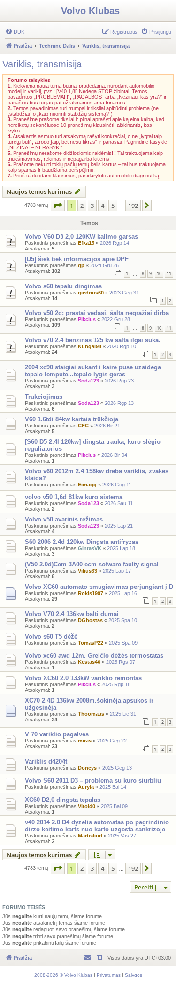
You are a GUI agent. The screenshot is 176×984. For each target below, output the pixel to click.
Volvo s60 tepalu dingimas (63, 286)
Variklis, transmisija (42, 64)
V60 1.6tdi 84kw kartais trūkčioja (71, 419)
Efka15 (86, 243)
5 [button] (113, 205)
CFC (83, 425)
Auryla (86, 787)
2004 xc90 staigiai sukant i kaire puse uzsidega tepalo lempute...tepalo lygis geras (93, 371)
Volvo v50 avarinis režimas (64, 519)
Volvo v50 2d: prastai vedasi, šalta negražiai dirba (97, 312)
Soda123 (88, 380)
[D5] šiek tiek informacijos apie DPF (77, 259)
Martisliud (90, 835)
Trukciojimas (43, 396)
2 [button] (82, 205)
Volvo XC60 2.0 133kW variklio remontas (83, 678)
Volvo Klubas (90, 11)
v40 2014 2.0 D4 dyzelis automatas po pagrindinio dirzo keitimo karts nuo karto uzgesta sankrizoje (97, 826)
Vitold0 (86, 806)
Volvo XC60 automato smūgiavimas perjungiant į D (99, 586)
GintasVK (89, 548)
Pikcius (87, 319)
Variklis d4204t (46, 761)
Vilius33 (87, 570)
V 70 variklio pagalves (57, 734)
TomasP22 (90, 643)
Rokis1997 (90, 593)
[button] (58, 205)
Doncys (87, 768)
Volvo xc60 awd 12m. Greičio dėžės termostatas (94, 655)
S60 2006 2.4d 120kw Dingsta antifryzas (81, 541)
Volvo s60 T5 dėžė (51, 636)
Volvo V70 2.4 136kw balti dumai (72, 613)
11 (169, 274)
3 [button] (92, 205)
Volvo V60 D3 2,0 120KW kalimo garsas (81, 236)
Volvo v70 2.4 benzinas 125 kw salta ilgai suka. (93, 340)
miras (85, 740)
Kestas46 (89, 662)
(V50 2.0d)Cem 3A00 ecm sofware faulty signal (92, 564)
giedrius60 (91, 292)
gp (81, 265)
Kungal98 (89, 346)
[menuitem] (14, 31)
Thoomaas (91, 714)
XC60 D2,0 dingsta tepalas (62, 799)
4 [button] (102, 205)
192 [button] (133, 205)
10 (159, 274)
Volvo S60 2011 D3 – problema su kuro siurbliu (93, 780)
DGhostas (90, 620)
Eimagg (87, 484)
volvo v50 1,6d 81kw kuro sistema (73, 496)
